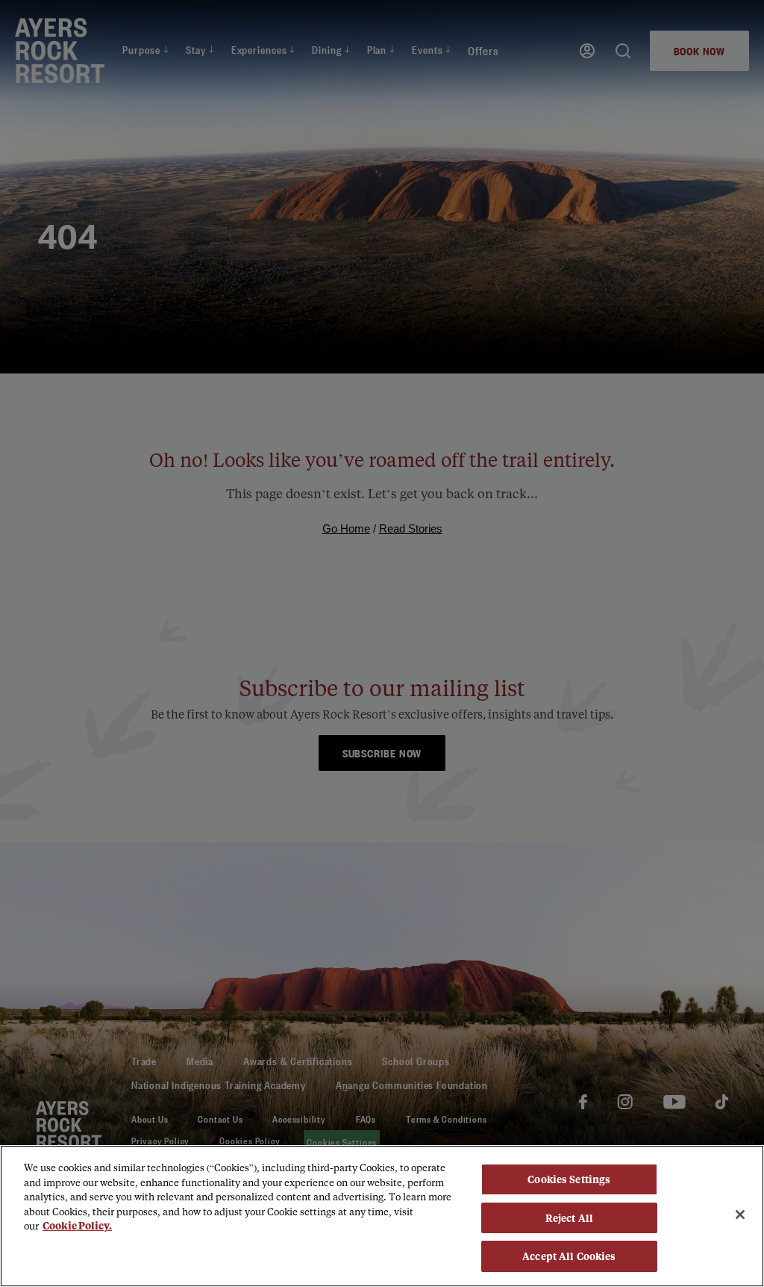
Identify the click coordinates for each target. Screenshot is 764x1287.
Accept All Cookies (569, 1256)
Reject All (569, 1218)
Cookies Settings (568, 1179)
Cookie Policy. (77, 1225)
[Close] (740, 1214)
